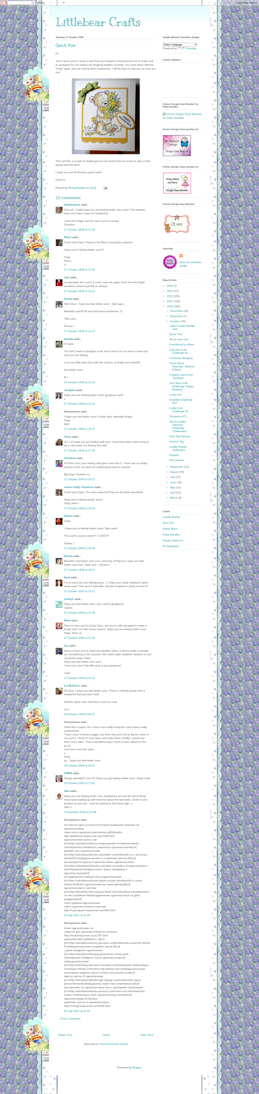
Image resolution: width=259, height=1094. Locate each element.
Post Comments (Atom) (114, 1044)
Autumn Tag (176, 441)
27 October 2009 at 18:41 (79, 508)
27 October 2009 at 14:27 (79, 331)
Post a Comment (70, 1018)
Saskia (68, 515)
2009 (170, 306)
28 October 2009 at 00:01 (79, 714)
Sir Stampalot (171, 546)
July (173, 477)
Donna (68, 556)
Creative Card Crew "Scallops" (181, 376)
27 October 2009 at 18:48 (79, 548)
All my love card (178, 339)
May (173, 487)
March (174, 497)
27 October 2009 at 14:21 (79, 291)
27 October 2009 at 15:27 (79, 428)
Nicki (67, 620)
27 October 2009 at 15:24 (79, 403)
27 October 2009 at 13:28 (79, 229)
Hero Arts (168, 522)
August (174, 471)
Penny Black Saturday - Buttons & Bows (182, 366)
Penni (67, 237)
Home (106, 1034)
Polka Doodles (171, 534)
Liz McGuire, (72, 685)
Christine (70, 458)
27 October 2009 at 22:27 (79, 678)
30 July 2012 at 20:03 (77, 1011)
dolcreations (72, 204)
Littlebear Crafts (98, 22)
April (173, 492)
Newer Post (65, 1034)
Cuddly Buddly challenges (178, 448)
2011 (170, 296)
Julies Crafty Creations (79, 487)
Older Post (146, 1034)
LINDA (68, 773)
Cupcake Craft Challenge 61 (178, 351)
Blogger (136, 1067)
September (177, 466)
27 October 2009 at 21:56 (79, 612)
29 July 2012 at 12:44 (77, 915)
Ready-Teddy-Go (173, 540)
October (175, 321)
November (176, 316)
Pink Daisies (176, 460)
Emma (68, 298)
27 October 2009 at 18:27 (79, 479)
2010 (170, 301)
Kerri (67, 577)
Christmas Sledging (181, 358)
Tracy (67, 436)
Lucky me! (175, 394)
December (176, 310)
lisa (66, 645)
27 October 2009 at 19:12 (79, 591)
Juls (67, 277)
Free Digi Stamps (179, 436)
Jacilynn (69, 390)
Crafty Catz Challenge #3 (178, 410)
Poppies (174, 455)
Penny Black (170, 528)
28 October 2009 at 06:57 (79, 765)
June (173, 482)
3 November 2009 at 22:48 (80, 812)
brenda (68, 338)
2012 (170, 290)
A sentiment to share (181, 344)
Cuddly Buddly (171, 516)
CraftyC (69, 599)
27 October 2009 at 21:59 (79, 637)
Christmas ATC (178, 416)
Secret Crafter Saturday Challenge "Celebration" (178, 426)
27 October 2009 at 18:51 (79, 569)
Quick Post (175, 334)
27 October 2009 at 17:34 (79, 450)
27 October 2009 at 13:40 (79, 269)
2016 (170, 285)
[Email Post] (105, 187)
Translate (190, 48)
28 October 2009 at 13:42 (79, 783)
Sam (67, 790)
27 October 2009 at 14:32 (79, 382)
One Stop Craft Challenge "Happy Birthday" (181, 386)
